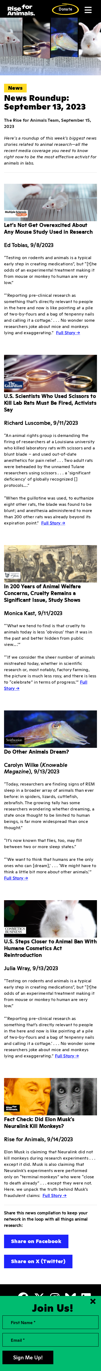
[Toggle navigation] (87, 10)
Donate (65, 8)
